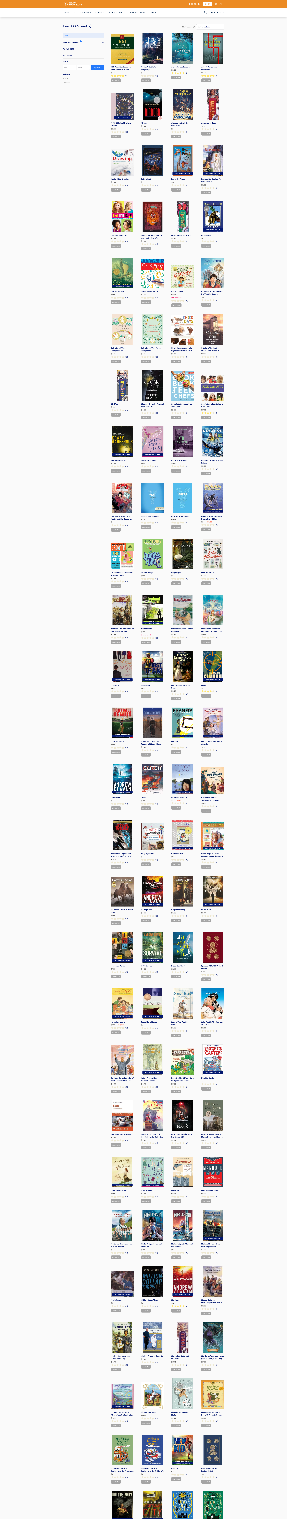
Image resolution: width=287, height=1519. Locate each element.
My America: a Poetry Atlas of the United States (122, 1413)
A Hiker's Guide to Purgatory (148, 68)
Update (97, 67)
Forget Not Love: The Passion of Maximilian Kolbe (150, 742)
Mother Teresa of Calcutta (152, 1356)
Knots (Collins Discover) (121, 1134)
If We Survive (146, 965)
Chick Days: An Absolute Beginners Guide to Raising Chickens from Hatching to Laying (182, 349)
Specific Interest (139, 12)
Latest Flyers (69, 12)
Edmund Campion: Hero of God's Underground (122, 630)
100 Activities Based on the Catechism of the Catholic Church (121, 68)
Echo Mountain (207, 572)
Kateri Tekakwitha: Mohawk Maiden (149, 1079)
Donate (218, 4)
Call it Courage (117, 291)
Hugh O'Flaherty (178, 909)
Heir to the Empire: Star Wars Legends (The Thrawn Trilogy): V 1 (122, 855)
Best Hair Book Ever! (119, 235)
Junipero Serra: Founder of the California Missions (122, 1079)
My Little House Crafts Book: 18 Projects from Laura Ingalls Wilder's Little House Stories (212, 1413)
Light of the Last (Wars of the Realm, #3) (181, 1135)
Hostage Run (146, 909)
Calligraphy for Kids (149, 291)
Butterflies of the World (181, 235)
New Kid (174, 1468)
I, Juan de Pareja (118, 965)
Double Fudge (147, 572)
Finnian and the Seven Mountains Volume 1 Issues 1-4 (212, 630)
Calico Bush (206, 235)
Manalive (175, 1190)
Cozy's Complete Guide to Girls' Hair (212, 405)
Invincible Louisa (118, 1022)
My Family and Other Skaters (180, 1413)
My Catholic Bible (148, 1412)
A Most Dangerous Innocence (209, 68)
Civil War (115, 404)
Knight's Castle (207, 1078)
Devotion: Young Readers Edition (212, 461)
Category (100, 12)
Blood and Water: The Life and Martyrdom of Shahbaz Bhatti (152, 236)
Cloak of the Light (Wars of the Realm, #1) (152, 405)
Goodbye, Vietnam (179, 797)
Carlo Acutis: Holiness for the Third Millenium (212, 292)
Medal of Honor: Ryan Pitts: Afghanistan (210, 1245)
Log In (212, 12)
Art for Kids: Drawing (120, 179)
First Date (115, 685)
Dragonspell (176, 572)
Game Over (115, 797)
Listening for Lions (119, 1190)
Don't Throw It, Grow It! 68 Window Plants (122, 574)
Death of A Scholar (179, 460)
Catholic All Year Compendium (118, 349)
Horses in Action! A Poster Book (122, 911)
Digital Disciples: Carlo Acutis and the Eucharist (121, 517)
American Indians (208, 123)
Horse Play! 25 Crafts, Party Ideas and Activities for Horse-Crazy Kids (212, 855)
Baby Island (146, 179)
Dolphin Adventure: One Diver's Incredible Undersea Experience (211, 517)
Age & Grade (86, 12)
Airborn (144, 123)
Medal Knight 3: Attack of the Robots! (182, 1245)
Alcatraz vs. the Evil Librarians (179, 124)
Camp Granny (177, 291)
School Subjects (117, 12)
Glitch (143, 797)
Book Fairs (194, 4)
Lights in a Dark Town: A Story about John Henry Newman (211, 1135)
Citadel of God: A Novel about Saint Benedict (211, 349)
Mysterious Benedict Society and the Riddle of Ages (152, 1469)
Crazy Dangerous (118, 460)
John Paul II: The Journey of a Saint (212, 1023)
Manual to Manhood (210, 1190)
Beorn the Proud (178, 179)
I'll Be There (206, 909)
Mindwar (175, 1300)
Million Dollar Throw (150, 1300)
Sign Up (220, 12)
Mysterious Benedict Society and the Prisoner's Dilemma (122, 1469)
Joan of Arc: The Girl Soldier (179, 1023)
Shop (207, 4)
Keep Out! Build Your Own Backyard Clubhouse (182, 1079)
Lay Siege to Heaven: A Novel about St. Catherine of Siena (152, 1135)
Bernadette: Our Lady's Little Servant (211, 180)
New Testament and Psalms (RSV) (209, 1469)
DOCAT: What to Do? (180, 516)
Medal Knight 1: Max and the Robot (151, 1245)
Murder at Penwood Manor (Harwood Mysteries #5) (212, 1357)
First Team (145, 685)
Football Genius (117, 741)
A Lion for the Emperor (180, 66)
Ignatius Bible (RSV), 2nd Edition (212, 967)
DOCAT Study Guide (150, 516)
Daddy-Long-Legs (148, 460)
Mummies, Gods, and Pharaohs (180, 1357)
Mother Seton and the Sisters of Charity (120, 1357)
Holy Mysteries (147, 853)
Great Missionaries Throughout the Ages (210, 798)
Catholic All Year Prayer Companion (151, 349)
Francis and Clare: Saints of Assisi (211, 742)
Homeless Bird (177, 853)
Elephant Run (146, 628)
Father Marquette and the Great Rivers (182, 630)
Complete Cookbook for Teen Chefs (181, 405)
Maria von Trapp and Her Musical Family (121, 1245)
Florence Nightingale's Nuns (180, 686)
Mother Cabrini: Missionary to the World (211, 1301)
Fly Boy (204, 685)
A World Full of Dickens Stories (121, 124)
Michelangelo (117, 1300)
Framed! (174, 741)
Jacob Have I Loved (149, 1022)
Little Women (146, 1190)
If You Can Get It (178, 965)
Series (154, 12)
